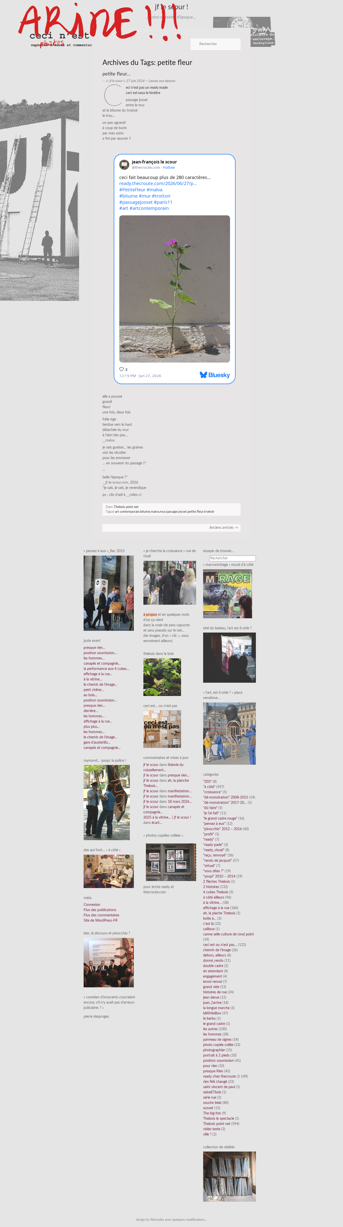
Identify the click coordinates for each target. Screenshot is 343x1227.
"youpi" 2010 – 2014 (219, 876)
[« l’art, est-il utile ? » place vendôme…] (229, 733)
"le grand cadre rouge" (220, 818)
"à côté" (209, 787)
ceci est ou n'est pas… (220, 945)
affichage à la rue (216, 908)
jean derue (211, 997)
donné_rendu (213, 960)
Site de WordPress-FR (101, 920)
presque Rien (213, 1071)
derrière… (91, 711)
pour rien (210, 1066)
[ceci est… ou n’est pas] (162, 729)
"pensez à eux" (214, 824)
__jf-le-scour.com (115, 482)
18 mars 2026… (180, 802)
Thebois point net (126, 506)
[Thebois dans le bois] (162, 677)
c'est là (208, 924)
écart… (157, 823)
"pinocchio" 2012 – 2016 (222, 829)
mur (162, 511)
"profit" (208, 834)
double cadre (213, 966)
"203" (207, 781)
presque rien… (94, 648)
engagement (212, 976)
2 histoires (211, 887)
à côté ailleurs (213, 897)
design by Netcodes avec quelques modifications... (171, 1219)
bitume (145, 511)
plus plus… (92, 727)
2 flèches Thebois (216, 882)
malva (155, 511)
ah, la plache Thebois (219, 913)
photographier (214, 1050)
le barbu (209, 1018)
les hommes (212, 1034)
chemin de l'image (217, 950)
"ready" (208, 839)
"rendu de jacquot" (217, 860)
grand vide (211, 987)
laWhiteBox (212, 1013)
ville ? (207, 1134)
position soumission (218, 1061)
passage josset (176, 511)
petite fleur (195, 511)
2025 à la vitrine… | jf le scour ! (167, 817)
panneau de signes (217, 1039)
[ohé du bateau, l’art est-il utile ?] (229, 657)
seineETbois (212, 1092)
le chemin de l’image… (101, 684)
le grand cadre (214, 1024)
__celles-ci (133, 495)
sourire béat (212, 1103)
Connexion (92, 905)
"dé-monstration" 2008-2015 (225, 797)
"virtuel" (209, 866)
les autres (210, 1029)
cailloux (209, 929)
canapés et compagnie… (102, 663)
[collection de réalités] (229, 1176)
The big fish (212, 1113)
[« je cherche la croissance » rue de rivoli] (169, 582)
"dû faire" (210, 808)
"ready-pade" (213, 845)
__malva (108, 440)
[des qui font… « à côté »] (109, 871)
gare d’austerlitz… (97, 742)
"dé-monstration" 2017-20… (225, 803)
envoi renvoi (212, 982)
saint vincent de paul (219, 1087)
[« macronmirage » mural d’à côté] (227, 593)
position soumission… (100, 653)
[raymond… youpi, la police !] (107, 802)
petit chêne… (94, 690)
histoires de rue (215, 992)
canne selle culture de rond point (228, 934)
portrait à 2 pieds (216, 1055)
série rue (209, 1097)
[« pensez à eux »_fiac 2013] (109, 593)
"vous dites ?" (213, 871)
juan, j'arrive (212, 1003)
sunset (208, 1108)
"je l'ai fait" (211, 813)
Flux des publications (100, 910)
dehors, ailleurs (214, 955)
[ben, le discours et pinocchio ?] (109, 962)
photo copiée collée (218, 1045)
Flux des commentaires (101, 915)
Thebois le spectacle (218, 1118)
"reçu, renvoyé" (214, 855)
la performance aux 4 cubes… (106, 669)
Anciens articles (223, 528)
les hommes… (94, 658)
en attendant (213, 971)
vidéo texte (211, 1129)
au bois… (90, 695)
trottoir (209, 511)
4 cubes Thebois (215, 892)
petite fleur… (116, 73)
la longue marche (216, 1008)
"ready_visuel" (213, 850)
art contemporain (127, 511)
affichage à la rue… (98, 674)
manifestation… (180, 791)
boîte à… (209, 918)
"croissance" (212, 792)
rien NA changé (215, 1082)
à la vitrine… (93, 679)
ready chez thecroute (219, 1076)
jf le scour (116, 80)
